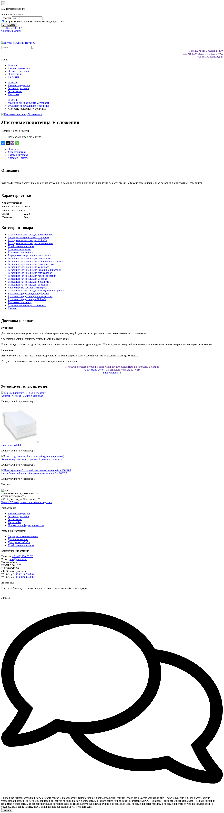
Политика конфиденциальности (26, 525)
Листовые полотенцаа (20, 252)
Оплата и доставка (18, 71)
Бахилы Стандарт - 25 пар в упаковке (22, 395)
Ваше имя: (7, 14)
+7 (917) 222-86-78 (26, 574)
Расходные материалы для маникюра (28, 267)
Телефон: (6, 18)
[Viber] (12, 143)
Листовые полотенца (19, 302)
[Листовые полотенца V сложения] (21, 114)
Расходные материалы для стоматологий (30, 243)
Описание (13, 149)
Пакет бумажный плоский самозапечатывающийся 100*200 (34, 473)
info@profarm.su (112, 372)
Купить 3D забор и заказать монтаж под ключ (26, 502)
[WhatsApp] (17, 143)
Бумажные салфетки (19, 249)
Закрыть (5, 597)
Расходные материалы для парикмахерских (32, 275)
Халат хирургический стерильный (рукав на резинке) (31, 459)
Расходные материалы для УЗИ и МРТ (29, 281)
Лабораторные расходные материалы (28, 287)
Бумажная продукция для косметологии (30, 296)
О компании (15, 74)
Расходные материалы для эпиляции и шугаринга (36, 290)
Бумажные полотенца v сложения (27, 305)
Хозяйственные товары (21, 246)
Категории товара (18, 154)
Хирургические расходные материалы (29, 255)
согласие (56, 797)
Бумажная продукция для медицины (28, 293)
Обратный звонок (11, 30)
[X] (8, 143)
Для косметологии (18, 539)
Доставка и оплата (18, 157)
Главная (12, 65)
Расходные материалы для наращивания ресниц (34, 269)
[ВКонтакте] (3, 143)
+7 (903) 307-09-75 (26, 577)
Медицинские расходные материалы (28, 237)
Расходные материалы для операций (28, 284)
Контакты (13, 77)
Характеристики (17, 152)
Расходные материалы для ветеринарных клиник (35, 261)
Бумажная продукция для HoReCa (27, 299)
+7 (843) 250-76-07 (94, 369)
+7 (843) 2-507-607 (11, 28)
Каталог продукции (19, 68)
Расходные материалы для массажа (27, 278)
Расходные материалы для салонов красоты (32, 264)
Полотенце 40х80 (11, 445)
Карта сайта (14, 522)
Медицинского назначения (23, 536)
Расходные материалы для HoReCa (27, 240)
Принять (7, 810)
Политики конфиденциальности (48, 21)
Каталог (12, 308)
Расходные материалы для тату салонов (30, 272)
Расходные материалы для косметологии (30, 234)
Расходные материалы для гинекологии (30, 258)
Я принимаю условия (35, 21)
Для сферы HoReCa (19, 542)
